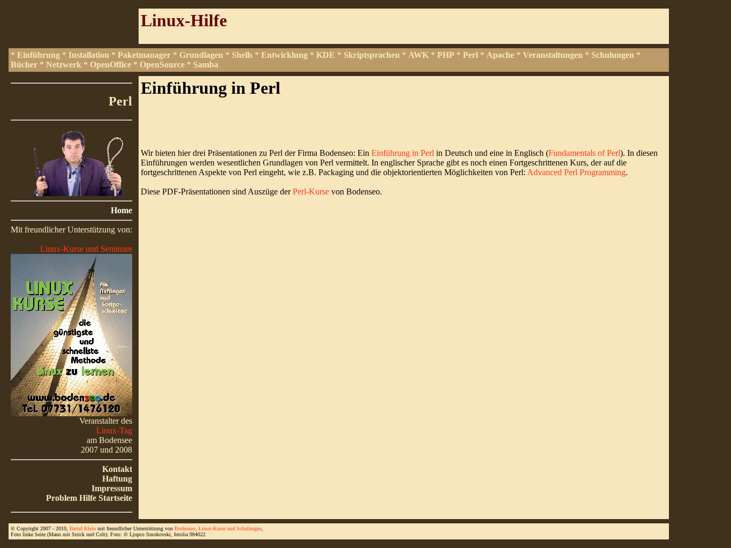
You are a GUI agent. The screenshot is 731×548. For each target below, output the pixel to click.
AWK (418, 54)
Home (121, 210)
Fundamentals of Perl (584, 152)
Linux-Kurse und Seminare (86, 248)
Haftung (117, 478)
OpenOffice (110, 64)
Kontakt (117, 469)
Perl (470, 54)
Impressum (112, 488)
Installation (88, 54)
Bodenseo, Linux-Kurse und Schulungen (218, 528)
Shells (242, 54)
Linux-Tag (114, 430)
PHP (445, 54)
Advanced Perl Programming (576, 172)
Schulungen (612, 54)
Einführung (38, 54)
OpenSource (162, 64)
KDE (325, 54)
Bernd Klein (83, 528)
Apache (500, 54)
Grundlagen (201, 54)
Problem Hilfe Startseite (89, 497)
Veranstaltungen (553, 54)
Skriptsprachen (372, 54)
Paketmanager (144, 54)
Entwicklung (284, 54)
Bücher (24, 64)
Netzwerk (63, 64)
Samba (205, 64)
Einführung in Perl (403, 152)
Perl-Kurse (311, 191)
